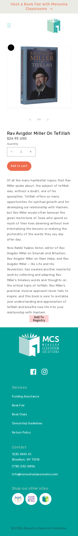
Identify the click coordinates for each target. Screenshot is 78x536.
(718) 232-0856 (23, 466)
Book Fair (18, 405)
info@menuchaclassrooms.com (35, 474)
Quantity (12, 143)
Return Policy (21, 432)
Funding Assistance (25, 396)
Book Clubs (19, 414)
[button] (9, 25)
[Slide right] (47, 119)
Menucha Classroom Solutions (45, 528)
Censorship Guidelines (27, 423)
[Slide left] (30, 119)
